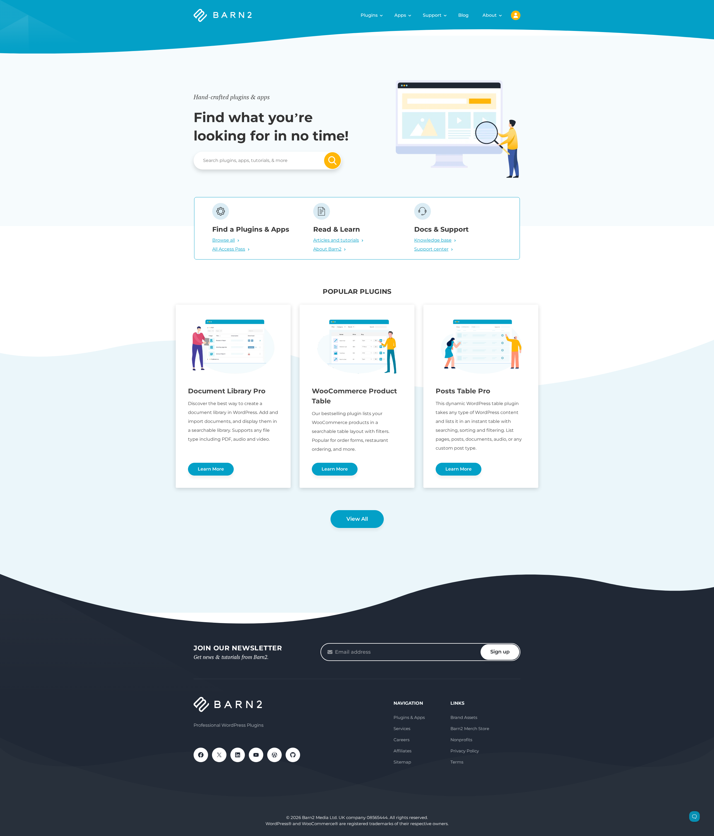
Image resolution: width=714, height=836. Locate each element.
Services (402, 728)
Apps (400, 15)
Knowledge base (433, 240)
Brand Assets (463, 717)
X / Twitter (219, 755)
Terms (456, 762)
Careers (401, 739)
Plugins (369, 15)
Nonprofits (461, 739)
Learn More (211, 469)
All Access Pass (228, 249)
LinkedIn (237, 755)
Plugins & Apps (409, 717)
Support (432, 15)
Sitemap (402, 762)
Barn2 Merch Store (469, 728)
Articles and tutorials (336, 240)
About (490, 15)
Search (332, 160)
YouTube (256, 755)
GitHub (293, 755)
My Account (515, 15)
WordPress (274, 755)
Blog (463, 15)
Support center (431, 249)
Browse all (223, 240)
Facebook (201, 755)
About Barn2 (327, 249)
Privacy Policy (464, 750)
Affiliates (402, 750)
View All (357, 519)
